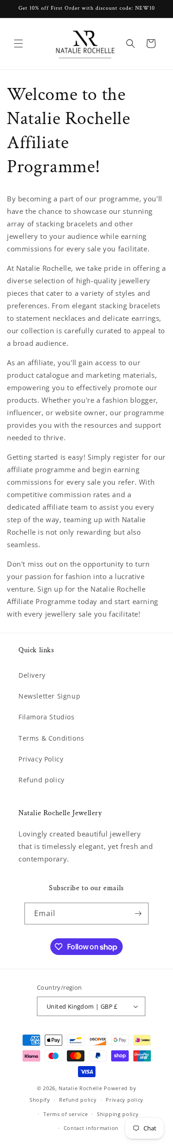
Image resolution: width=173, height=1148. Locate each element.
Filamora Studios (46, 716)
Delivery (32, 675)
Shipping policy (118, 1114)
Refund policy (41, 779)
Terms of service (65, 1114)
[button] (18, 43)
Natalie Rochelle (80, 1088)
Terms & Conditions (51, 738)
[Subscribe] (138, 913)
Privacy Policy (40, 759)
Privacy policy (124, 1099)
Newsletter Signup (49, 696)
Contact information (91, 1127)
